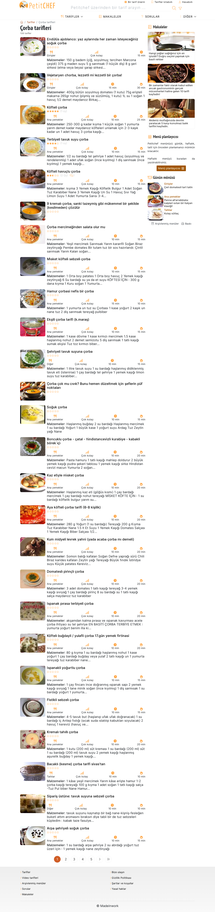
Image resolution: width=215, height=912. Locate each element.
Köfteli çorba (57, 107)
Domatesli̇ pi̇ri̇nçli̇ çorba (65, 571)
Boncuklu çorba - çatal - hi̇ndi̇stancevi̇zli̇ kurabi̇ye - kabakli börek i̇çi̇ (93, 441)
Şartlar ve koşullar (122, 883)
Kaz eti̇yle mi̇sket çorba (65, 475)
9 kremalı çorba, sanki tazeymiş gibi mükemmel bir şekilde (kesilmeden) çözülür (93, 205)
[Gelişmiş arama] (180, 8)
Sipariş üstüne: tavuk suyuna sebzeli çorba (80, 796)
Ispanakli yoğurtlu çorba (66, 668)
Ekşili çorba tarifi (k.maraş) (68, 319)
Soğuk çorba (57, 407)
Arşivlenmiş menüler (166, 223)
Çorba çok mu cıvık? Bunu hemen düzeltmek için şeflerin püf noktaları (94, 386)
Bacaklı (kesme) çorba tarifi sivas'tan (76, 764)
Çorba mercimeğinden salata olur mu (76, 227)
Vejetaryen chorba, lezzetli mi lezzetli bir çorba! (84, 75)
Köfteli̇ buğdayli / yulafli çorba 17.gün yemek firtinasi (88, 636)
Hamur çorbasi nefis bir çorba (70, 291)
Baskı (187, 223)
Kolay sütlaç (171, 213)
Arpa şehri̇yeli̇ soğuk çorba (68, 828)
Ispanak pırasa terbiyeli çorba (70, 603)
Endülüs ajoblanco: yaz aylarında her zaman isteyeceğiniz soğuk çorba (92, 41)
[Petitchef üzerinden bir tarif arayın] (174, 7)
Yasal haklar (119, 888)
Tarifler (71, 16)
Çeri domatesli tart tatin (178, 187)
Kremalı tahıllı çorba (62, 732)
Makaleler (111, 16)
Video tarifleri (30, 877)
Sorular (152, 16)
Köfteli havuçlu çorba (63, 171)
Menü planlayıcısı (169, 168)
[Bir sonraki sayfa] (99, 859)
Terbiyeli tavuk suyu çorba (67, 139)
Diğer (187, 16)
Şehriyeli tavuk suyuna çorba (70, 351)
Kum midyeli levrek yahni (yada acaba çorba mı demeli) (90, 539)
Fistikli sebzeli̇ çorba (63, 700)
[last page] (108, 859)
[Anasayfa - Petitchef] (21, 22)
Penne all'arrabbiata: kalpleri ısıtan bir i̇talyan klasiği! (178, 203)
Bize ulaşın (118, 872)
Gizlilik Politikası (121, 877)
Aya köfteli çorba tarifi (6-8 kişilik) (74, 507)
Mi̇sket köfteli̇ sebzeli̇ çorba (68, 259)
